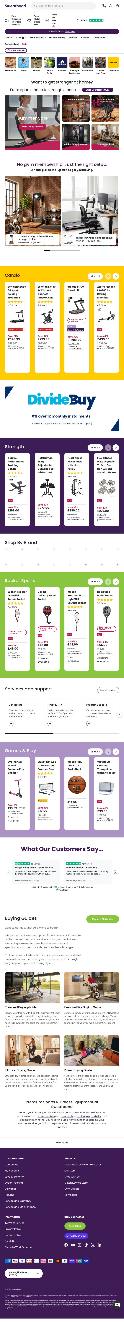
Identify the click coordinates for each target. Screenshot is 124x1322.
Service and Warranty (18, 1201)
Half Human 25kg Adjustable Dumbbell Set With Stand (46, 465)
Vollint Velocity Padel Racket (47, 595)
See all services (108, 690)
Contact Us (11, 1164)
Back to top (62, 1142)
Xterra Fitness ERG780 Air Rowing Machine (106, 292)
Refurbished (12, 44)
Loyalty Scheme (14, 1176)
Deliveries (10, 1189)
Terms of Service (14, 1223)
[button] (117, 6)
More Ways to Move (32, 126)
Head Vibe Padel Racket (105, 593)
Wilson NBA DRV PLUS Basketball (74, 765)
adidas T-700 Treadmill (75, 288)
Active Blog (75, 1225)
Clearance (99, 37)
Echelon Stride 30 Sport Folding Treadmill (17, 292)
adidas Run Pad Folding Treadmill (94, 237)
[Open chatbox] (117, 1305)
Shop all (95, 276)
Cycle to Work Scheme (18, 1247)
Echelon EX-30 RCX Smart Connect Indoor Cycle (46, 292)
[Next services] (119, 715)
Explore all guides (102, 919)
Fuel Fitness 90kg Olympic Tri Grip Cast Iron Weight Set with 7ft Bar (106, 465)
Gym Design (71, 1189)
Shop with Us (72, 1176)
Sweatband (17, 1289)
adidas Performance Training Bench (16, 463)
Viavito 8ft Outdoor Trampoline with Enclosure (106, 767)
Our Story (69, 1170)
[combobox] (63, 6)
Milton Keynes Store (76, 1182)
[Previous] (8, 212)
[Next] (115, 212)
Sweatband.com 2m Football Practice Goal (47, 765)
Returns (9, 1195)
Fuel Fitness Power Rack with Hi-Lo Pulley (74, 463)
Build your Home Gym (97, 89)
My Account (12, 1170)
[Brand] (6, 549)
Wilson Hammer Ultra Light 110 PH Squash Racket (76, 597)
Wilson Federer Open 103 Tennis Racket (17, 595)
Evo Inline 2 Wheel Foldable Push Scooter (16, 767)
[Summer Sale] (32, 122)
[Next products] (116, 276)
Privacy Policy (13, 1229)
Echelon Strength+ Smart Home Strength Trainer (35, 238)
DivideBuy (11, 1241)
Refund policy (13, 1235)
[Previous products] (108, 276)
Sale (24, 44)
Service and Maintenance (20, 1207)
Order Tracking (14, 1182)
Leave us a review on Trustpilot (82, 1164)
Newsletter (70, 1195)
